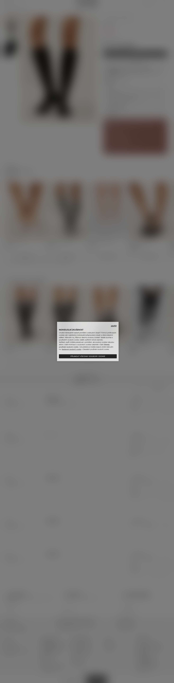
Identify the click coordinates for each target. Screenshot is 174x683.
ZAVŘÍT (114, 326)
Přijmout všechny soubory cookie (87, 356)
